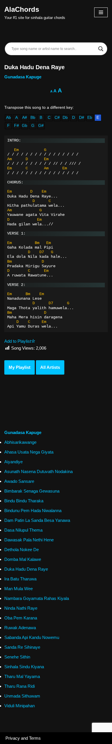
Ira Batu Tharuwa (20, 578)
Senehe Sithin (17, 656)
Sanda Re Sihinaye (22, 647)
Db (65, 117)
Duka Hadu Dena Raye (26, 569)
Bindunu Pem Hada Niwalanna (32, 510)
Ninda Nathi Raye (20, 608)
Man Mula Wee (18, 588)
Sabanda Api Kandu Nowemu (31, 637)
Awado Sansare (19, 481)
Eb (89, 117)
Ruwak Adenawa (20, 627)
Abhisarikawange (20, 442)
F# (16, 125)
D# (81, 117)
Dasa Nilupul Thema (23, 530)
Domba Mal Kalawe (22, 559)
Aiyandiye (13, 461)
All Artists (50, 367)
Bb (32, 117)
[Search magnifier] (101, 49)
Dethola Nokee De (21, 549)
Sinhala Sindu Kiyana (24, 666)
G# (41, 125)
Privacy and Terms (23, 738)
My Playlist (19, 367)
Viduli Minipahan (19, 705)
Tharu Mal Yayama (22, 676)
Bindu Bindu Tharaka (23, 500)
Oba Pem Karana (20, 617)
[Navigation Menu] (101, 12)
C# (57, 117)
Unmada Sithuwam (22, 695)
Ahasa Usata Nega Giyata (28, 452)
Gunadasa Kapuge (22, 76)
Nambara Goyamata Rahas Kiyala (36, 598)
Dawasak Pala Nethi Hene (29, 539)
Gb (24, 125)
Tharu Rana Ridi (19, 686)
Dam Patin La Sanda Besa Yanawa (37, 520)
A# (24, 117)
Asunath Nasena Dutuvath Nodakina (38, 471)
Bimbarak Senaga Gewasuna (31, 491)
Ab (8, 117)
